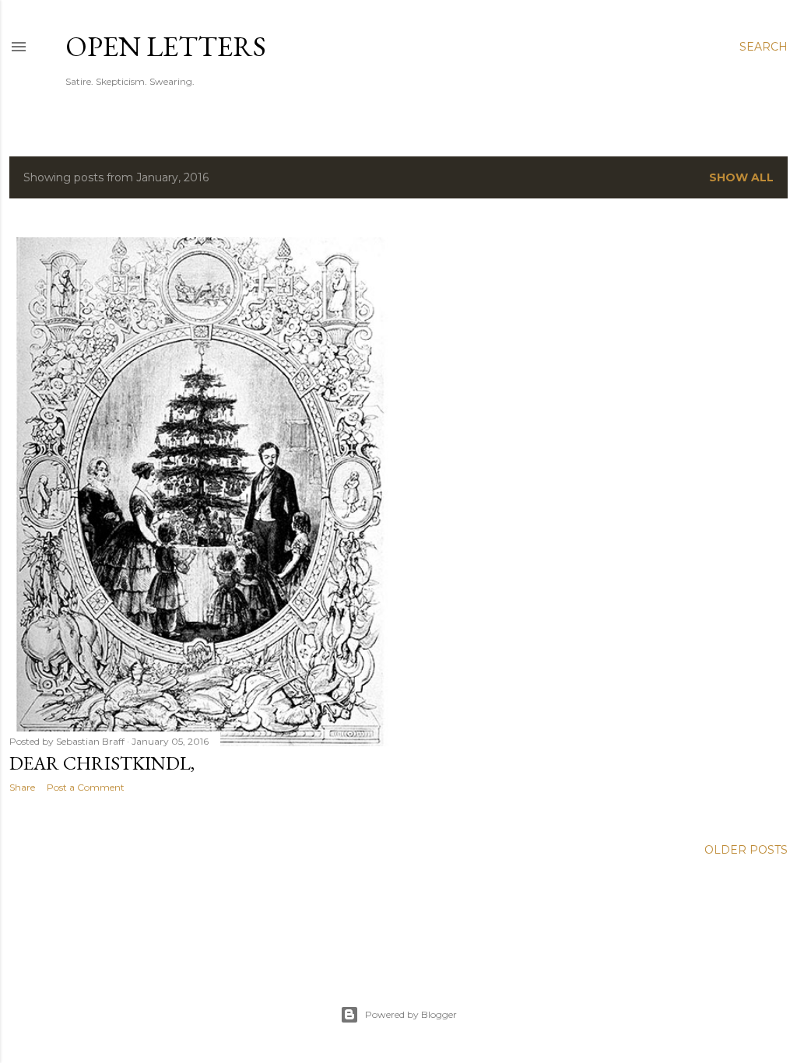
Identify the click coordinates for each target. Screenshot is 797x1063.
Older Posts (746, 850)
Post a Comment (86, 787)
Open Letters (165, 46)
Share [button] (22, 787)
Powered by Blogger (411, 1014)
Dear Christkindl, (102, 763)
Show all (741, 177)
